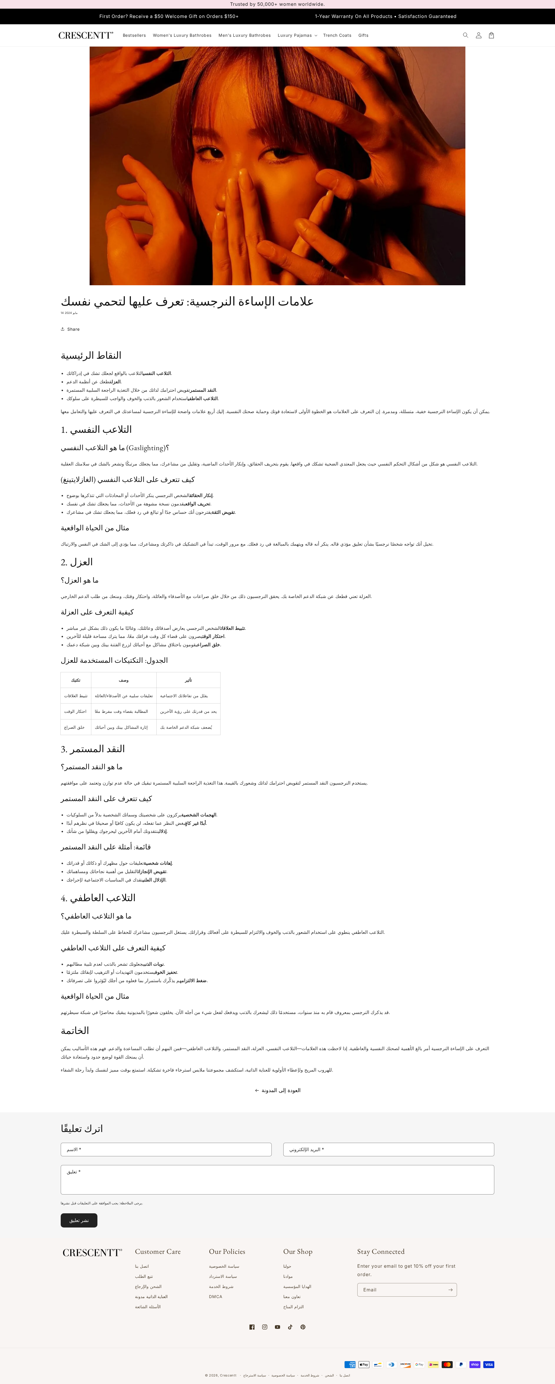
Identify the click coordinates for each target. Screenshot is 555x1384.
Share (73, 329)
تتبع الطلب (144, 1276)
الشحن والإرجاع (148, 1286)
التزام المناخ (293, 1306)
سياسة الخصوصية (224, 1266)
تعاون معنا (292, 1296)
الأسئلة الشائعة (148, 1306)
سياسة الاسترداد (223, 1276)
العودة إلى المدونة (281, 1090)
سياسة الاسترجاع (254, 1375)
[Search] (466, 35)
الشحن (329, 1375)
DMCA (216, 1296)
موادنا (288, 1276)
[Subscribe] (450, 1290)
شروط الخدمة (221, 1286)
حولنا (287, 1266)
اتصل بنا (142, 1266)
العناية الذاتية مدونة (151, 1296)
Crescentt (228, 1375)
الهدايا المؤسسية (297, 1286)
